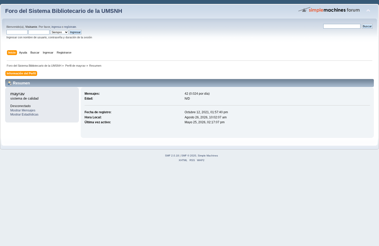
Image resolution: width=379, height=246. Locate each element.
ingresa (56, 26)
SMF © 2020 (188, 155)
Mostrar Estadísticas (24, 114)
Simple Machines (208, 155)
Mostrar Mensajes (22, 110)
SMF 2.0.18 (172, 155)
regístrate (70, 26)
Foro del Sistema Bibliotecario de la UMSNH (63, 11)
